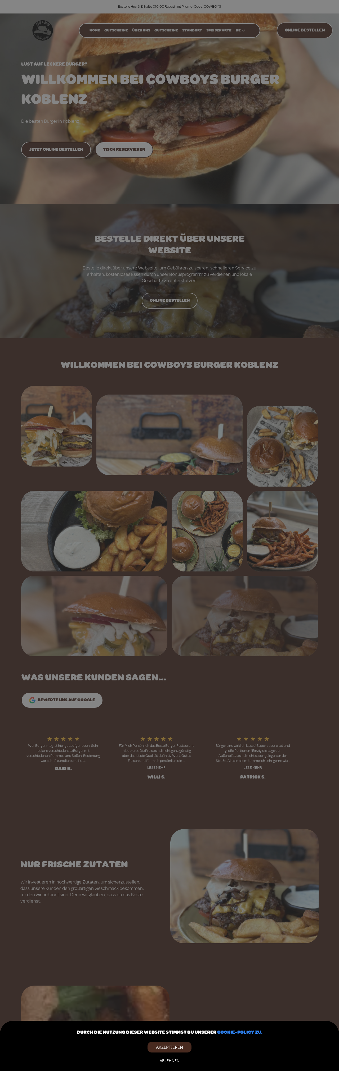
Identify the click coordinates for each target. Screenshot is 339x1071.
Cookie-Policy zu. (239, 1032)
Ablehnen (170, 1060)
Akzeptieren (169, 1047)
